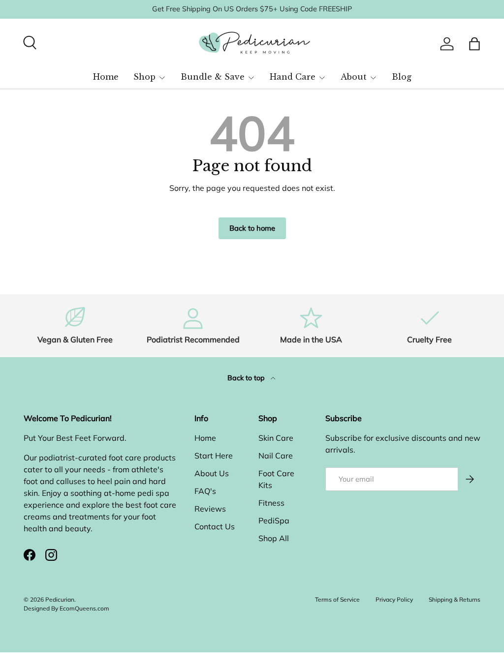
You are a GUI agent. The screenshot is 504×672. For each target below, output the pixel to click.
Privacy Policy (394, 599)
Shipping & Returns (454, 599)
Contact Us (214, 526)
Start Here (213, 455)
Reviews (210, 509)
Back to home (252, 228)
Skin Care (275, 438)
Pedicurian (59, 599)
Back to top (247, 377)
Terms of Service (337, 599)
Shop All (273, 538)
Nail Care (275, 455)
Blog (401, 77)
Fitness (271, 503)
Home (106, 77)
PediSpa (273, 520)
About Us (211, 473)
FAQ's (205, 491)
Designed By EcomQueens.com (66, 608)
